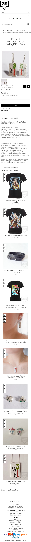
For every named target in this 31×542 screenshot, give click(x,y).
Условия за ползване (15, 506)
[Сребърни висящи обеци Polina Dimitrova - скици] (15, 64)
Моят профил (15, 526)
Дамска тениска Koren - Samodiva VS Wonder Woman (15, 306)
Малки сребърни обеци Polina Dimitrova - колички (15, 412)
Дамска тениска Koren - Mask (15, 235)
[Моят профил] (10, 18)
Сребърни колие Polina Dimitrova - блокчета (16, 377)
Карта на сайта (15, 515)
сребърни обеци (13, 490)
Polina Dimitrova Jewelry (13, 86)
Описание (5, 118)
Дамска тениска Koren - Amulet (15, 201)
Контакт (15, 512)
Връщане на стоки (16, 513)
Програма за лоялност (15, 507)
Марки (15, 519)
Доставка (15, 504)
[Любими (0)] (13, 18)
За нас (15, 503)
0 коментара (13, 109)
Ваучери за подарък (15, 521)
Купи (15, 105)
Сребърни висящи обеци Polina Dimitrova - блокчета (15, 342)
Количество (4, 98)
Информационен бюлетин (15, 531)
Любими (15, 529)
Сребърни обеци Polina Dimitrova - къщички (15, 447)
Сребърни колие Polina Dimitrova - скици (16, 482)
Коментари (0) (14, 118)
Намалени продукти (15, 522)
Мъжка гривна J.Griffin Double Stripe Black (15, 271)
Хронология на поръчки (15, 528)
